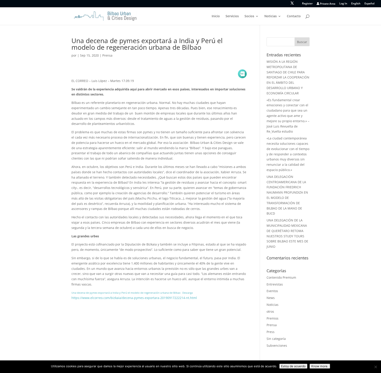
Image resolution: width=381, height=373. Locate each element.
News (271, 298)
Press (271, 332)
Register (307, 3)
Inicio (216, 16)
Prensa (107, 55)
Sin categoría (276, 339)
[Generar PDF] (242, 73)
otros (270, 311)
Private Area (327, 4)
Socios (249, 16)
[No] (375, 367)
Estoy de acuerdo (293, 366)
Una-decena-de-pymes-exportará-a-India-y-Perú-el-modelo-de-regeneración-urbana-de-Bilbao (126, 292)
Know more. (319, 366)
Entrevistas (275, 284)
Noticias (270, 16)
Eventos (272, 291)
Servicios (232, 16)
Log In (343, 3)
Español (369, 3)
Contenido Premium (281, 277)
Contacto (294, 16)
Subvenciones (277, 345)
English (355, 3)
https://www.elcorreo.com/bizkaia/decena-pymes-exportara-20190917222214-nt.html (134, 298)
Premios (272, 318)
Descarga (187, 292)
